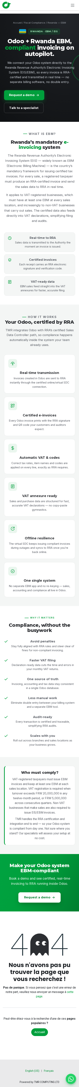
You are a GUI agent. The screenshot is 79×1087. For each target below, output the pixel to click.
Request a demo (22, 95)
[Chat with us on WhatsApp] (71, 1079)
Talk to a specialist (23, 108)
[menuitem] (32, 1070)
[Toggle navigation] (72, 5)
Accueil (17, 22)
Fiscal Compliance (34, 22)
